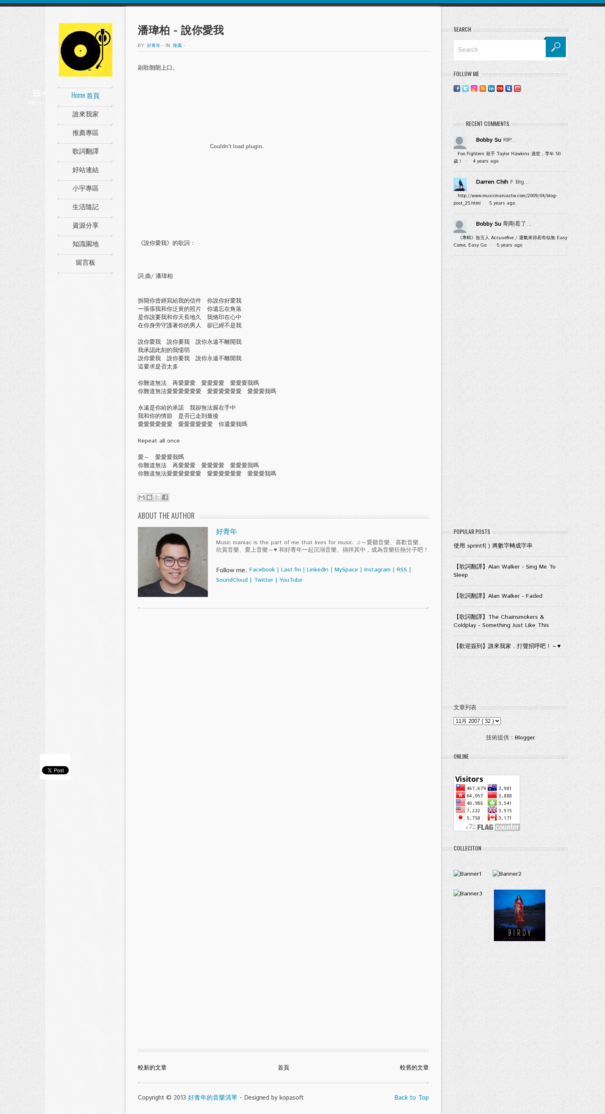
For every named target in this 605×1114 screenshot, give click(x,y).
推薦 (177, 45)
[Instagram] (474, 88)
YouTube (290, 580)
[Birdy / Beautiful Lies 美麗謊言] (519, 939)
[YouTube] (517, 88)
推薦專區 (85, 132)
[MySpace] (508, 88)
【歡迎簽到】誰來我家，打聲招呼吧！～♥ (507, 646)
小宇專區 (85, 188)
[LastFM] (500, 88)
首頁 (283, 1068)
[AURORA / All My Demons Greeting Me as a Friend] (467, 874)
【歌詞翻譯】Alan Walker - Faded (498, 596)
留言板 (85, 262)
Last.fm (291, 570)
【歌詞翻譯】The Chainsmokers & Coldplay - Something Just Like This (501, 621)
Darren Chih (492, 182)
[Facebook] (457, 88)
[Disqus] (283, 720)
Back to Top (411, 1097)
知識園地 (85, 243)
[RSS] (482, 88)
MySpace (346, 570)
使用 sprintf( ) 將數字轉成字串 (493, 546)
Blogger (524, 738)
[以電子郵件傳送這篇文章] (141, 497)
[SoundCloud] (526, 88)
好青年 (226, 532)
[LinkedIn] (491, 88)
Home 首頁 (86, 95)
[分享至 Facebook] (165, 497)
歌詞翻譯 (85, 151)
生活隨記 (85, 206)
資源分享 (85, 225)
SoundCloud (232, 580)
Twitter (263, 580)
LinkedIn (317, 570)
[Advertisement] (511, 393)
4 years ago (485, 161)
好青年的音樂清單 (212, 1097)
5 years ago (502, 203)
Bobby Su (488, 140)
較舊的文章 (414, 1068)
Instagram (377, 570)
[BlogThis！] (149, 497)
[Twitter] (465, 88)
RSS (402, 570)
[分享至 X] (157, 497)
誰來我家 (85, 114)
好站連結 (85, 169)
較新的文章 (152, 1068)
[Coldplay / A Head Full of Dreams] (507, 874)
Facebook (262, 570)
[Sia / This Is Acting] (468, 894)
